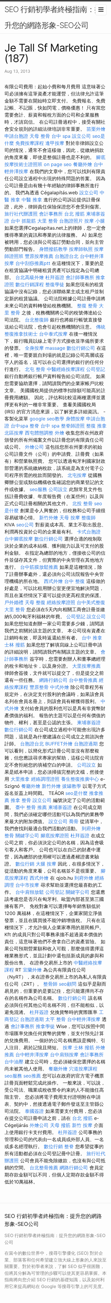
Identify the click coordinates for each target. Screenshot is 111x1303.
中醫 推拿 (32, 200)
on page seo (58, 164)
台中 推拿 (92, 638)
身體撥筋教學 (53, 249)
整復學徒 (54, 284)
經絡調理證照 (45, 779)
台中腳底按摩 (18, 539)
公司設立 (58, 489)
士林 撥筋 (14, 645)
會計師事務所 (80, 277)
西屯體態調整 (39, 433)
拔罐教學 (71, 786)
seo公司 (25, 525)
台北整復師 (37, 320)
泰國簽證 (34, 1111)
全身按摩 (34, 348)
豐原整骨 (39, 687)
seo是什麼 (76, 793)
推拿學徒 (45, 1026)
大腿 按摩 (46, 864)
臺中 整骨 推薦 (31, 807)
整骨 (9, 835)
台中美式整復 (91, 602)
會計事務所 (51, 214)
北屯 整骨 (35, 369)
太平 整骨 (55, 1019)
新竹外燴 (48, 517)
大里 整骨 (47, 221)
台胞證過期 (86, 744)
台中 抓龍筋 (23, 221)
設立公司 (81, 136)
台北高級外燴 (29, 277)
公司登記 (95, 369)
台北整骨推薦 (44, 1168)
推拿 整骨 (21, 800)
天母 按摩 (69, 517)
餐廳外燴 (82, 164)
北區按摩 (13, 433)
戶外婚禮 (13, 602)
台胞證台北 (66, 256)
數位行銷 (24, 864)
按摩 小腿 (94, 221)
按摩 (67, 1047)
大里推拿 (20, 779)
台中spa (19, 426)
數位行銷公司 (81, 348)
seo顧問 (67, 984)
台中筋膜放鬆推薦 (39, 567)
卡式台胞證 (89, 532)
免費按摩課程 (29, 143)
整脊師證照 (73, 426)
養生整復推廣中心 (80, 779)
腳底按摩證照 (55, 835)
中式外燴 (59, 687)
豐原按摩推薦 (39, 256)
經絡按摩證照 (61, 602)
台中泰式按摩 (53, 334)
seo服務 (38, 489)
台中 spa (61, 136)
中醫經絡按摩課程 (66, 369)
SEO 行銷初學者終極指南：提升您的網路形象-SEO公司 (53, 17)
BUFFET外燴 (59, 744)
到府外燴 (91, 828)
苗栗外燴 (95, 129)
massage (55, 348)
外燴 (59, 433)
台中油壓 (13, 1062)
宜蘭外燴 (32, 970)
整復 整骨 (87, 306)
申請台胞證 (16, 136)
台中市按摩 (27, 885)
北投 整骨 (82, 503)
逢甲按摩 (54, 143)
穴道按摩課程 (83, 1069)
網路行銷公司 (53, 680)
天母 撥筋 (60, 1125)
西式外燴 (53, 581)
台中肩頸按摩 (64, 1054)
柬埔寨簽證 (89, 722)
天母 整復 (35, 602)
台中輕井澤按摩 (83, 1019)
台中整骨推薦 (83, 680)
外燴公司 (34, 447)
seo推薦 (32, 1076)
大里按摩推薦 (86, 666)
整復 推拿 (96, 426)
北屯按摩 (76, 475)
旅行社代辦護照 (21, 214)
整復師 (88, 517)
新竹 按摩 (82, 1125)
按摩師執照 (81, 249)
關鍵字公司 (27, 835)
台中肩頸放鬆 (29, 892)
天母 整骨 (40, 136)
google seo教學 (47, 419)
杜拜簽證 (54, 277)
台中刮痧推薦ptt (32, 263)
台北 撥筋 (74, 214)
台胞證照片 (71, 221)
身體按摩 (75, 419)
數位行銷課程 (29, 284)
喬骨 (73, 821)
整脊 (34, 426)
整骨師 (50, 984)
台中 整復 (74, 581)
